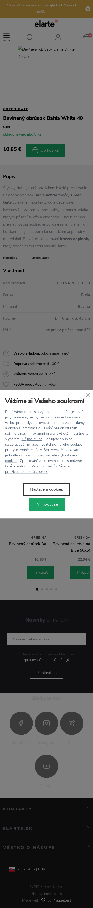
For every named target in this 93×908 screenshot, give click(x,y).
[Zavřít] (87, 394)
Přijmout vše (32, 439)
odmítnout (21, 466)
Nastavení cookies (46, 489)
